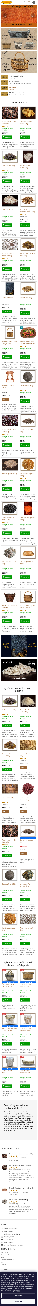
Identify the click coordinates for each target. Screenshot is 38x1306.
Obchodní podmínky (7, 1260)
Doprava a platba (6, 1255)
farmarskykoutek (9, 1237)
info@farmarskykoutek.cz (11, 1228)
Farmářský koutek (9, 1239)
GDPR (2, 1262)
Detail (5, 399)
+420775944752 (8, 1231)
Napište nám (5, 1252)
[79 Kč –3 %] (28, 831)
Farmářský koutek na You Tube (13, 1245)
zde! (18, 1291)
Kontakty (3, 1257)
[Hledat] (24, 2)
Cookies (3, 1264)
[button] (3, 16)
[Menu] (34, 2)
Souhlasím (18, 1301)
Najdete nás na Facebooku (12, 1234)
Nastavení (18, 1295)
